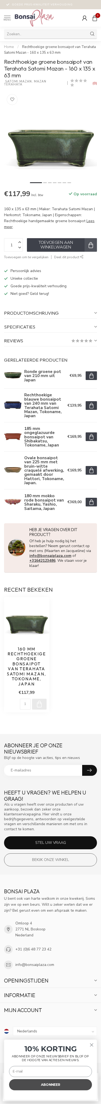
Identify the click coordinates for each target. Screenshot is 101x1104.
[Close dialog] (91, 1045)
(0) (95, 83)
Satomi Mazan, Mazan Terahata (25, 83)
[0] (95, 17)
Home (9, 46)
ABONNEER (50, 1085)
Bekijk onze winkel (50, 859)
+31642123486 (42, 560)
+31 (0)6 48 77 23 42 (33, 949)
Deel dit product (67, 257)
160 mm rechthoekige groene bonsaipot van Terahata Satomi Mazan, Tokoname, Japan (26, 667)
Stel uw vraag (50, 842)
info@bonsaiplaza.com (50, 555)
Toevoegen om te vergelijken (26, 257)
